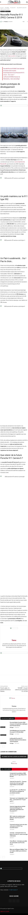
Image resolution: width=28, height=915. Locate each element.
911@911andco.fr (13, 890)
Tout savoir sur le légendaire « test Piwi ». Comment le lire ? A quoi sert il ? (18, 800)
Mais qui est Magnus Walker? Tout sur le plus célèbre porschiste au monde (18, 851)
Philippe (12, 727)
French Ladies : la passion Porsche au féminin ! (5, 689)
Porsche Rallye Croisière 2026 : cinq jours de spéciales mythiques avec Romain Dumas (18, 724)
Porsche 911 (13, 7)
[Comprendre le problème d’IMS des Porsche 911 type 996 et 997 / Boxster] (4, 775)
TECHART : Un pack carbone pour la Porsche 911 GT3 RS (21, 689)
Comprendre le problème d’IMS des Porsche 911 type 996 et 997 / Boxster (18, 775)
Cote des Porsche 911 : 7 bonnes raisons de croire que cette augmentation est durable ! (18, 783)
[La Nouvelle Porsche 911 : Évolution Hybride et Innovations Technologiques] (4, 740)
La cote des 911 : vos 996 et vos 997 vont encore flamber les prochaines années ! (18, 791)
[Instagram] (13, 900)
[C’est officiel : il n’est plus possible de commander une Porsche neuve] (4, 843)
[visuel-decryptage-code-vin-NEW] (14, 105)
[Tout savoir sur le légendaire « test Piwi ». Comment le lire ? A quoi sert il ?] (4, 800)
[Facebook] (10, 900)
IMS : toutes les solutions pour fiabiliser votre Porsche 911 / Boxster (17, 818)
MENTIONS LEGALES (4, 911)
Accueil (2, 7)
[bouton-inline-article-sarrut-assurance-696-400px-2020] (14, 653)
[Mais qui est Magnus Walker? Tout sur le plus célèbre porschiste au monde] (4, 851)
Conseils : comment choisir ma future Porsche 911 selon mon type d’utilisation (19, 834)
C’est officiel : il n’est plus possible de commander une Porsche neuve (18, 842)
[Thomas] (1, 21)
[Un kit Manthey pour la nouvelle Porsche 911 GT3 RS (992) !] (4, 733)
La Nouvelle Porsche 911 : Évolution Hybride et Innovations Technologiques (18, 740)
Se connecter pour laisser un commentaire (14, 756)
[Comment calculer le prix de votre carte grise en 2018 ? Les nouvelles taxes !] (4, 827)
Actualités (7, 7)
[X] (17, 900)
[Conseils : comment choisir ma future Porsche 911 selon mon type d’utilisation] (4, 835)
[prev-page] (1, 746)
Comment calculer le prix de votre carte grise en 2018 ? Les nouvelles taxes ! (18, 826)
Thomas (6, 21)
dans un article (12, 56)
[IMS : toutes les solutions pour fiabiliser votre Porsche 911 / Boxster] (4, 818)
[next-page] (4, 746)
